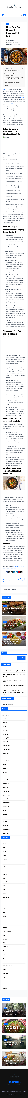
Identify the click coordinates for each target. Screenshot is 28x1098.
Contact (21, 1094)
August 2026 (6, 715)
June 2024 (5, 814)
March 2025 (5, 780)
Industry (5, 924)
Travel (4, 981)
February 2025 (6, 783)
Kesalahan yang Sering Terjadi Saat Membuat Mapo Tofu (12, 83)
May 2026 (5, 726)
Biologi (4, 863)
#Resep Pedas (17, 44)
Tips (4, 977)
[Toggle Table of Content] (21, 68)
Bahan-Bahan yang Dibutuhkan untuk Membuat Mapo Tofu (13, 71)
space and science (7, 965)
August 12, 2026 (9, 1046)
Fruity (4, 908)
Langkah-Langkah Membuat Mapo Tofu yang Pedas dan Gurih (13, 74)
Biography (5, 859)
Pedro (13, 612)
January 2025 (6, 787)
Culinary (5, 885)
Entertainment (6, 897)
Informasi (5, 927)
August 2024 (6, 806)
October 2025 (6, 753)
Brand (4, 870)
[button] (21, 15)
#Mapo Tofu (17, 42)
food (12, 103)
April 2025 (5, 776)
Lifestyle (5, 939)
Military (4, 943)
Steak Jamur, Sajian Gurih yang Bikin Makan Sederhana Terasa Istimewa (13, 1060)
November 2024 (6, 795)
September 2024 (6, 802)
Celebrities (5, 882)
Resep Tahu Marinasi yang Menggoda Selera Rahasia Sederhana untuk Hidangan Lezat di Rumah (12, 642)
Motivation (5, 946)
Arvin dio (14, 643)
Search (4, 653)
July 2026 (5, 719)
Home (7, 1094)
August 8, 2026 (8, 1063)
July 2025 (5, 764)
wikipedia (22, 97)
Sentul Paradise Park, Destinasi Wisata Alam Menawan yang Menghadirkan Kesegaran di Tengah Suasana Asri (13, 692)
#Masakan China (9, 44)
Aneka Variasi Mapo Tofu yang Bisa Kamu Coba (14, 79)
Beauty (4, 855)
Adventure (5, 844)
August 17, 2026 (9, 1014)
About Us (10, 1094)
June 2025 (5, 768)
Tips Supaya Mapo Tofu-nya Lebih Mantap (14, 77)
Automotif (5, 851)
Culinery (5, 889)
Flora (4, 901)
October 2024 (6, 799)
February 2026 (6, 738)
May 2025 (5, 772)
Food (8, 24)
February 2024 (6, 829)
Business (5, 874)
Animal (4, 847)
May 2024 (5, 818)
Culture (4, 893)
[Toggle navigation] (12, 15)
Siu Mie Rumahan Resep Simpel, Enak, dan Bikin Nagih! (20, 578)
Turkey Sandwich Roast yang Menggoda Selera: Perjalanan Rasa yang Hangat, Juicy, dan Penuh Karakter (13, 610)
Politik (4, 962)
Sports (4, 969)
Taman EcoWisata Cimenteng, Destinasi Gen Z (14, 671)
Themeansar (24, 1091)
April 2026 (5, 730)
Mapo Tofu (5, 89)
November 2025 (6, 749)
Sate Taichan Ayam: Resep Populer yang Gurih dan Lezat (14, 1027)
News (4, 954)
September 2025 (6, 757)
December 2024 (6, 791)
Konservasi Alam (7, 931)
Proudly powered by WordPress (8, 1091)
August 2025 (6, 760)
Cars (4, 878)
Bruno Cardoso (10, 40)
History (4, 920)
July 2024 (5, 810)
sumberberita (14, 1081)
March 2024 (5, 825)
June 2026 (5, 722)
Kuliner (4, 935)
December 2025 (6, 745)
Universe (5, 988)
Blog (4, 866)
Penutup (6, 85)
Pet (3, 958)
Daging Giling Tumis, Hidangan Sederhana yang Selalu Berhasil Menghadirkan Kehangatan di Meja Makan (13, 626)
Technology (5, 973)
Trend (4, 984)
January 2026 (6, 741)
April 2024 (5, 821)
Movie (4, 950)
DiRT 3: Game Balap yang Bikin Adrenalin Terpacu (12, 1043)
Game (4, 912)
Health (4, 916)
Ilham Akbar (18, 1046)
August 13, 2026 (9, 1030)
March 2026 (5, 734)
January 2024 (6, 833)
